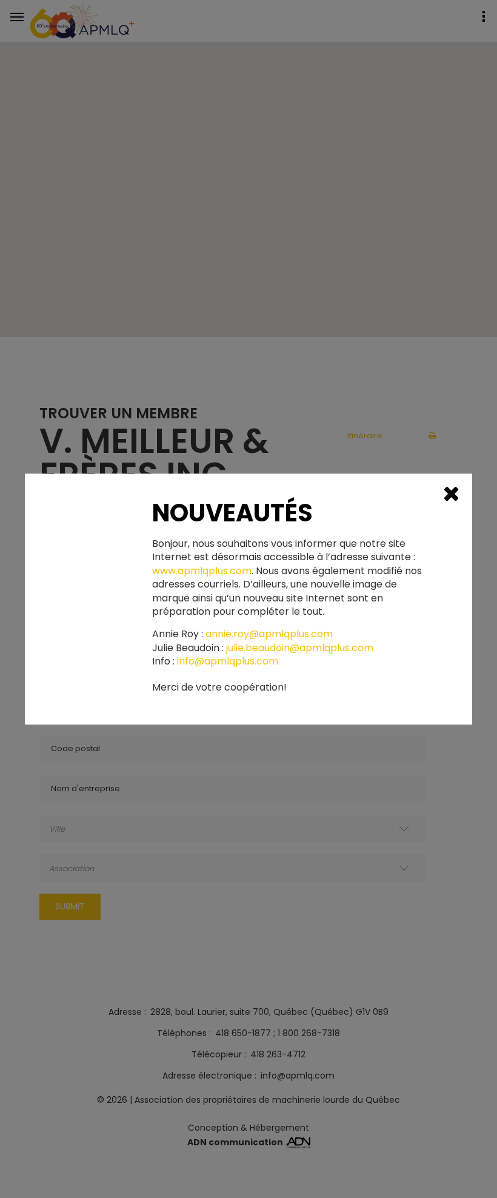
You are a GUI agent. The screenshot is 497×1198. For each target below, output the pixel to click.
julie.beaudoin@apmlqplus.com (299, 648)
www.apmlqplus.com (202, 571)
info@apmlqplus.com (227, 661)
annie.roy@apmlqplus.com (269, 634)
